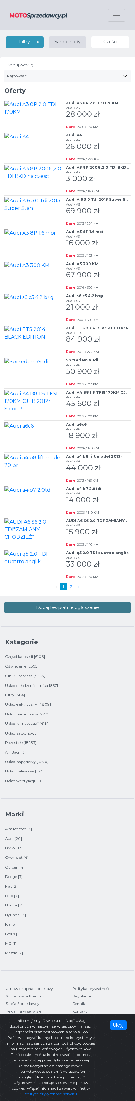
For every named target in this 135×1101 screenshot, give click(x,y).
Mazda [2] (14, 952)
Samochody (67, 42)
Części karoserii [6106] (25, 656)
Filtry (24, 42)
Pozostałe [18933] (20, 742)
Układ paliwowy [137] (24, 771)
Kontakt (79, 1011)
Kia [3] (10, 924)
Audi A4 (74, 135)
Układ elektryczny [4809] (28, 704)
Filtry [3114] (15, 694)
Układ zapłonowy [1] (23, 733)
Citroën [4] (14, 867)
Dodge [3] (14, 876)
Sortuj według (20, 64)
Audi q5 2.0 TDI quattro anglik (97, 552)
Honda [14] (14, 905)
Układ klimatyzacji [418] (26, 723)
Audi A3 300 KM (82, 263)
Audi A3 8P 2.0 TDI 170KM (92, 103)
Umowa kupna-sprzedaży (29, 988)
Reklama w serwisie (23, 1011)
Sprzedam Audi (82, 360)
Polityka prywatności (91, 988)
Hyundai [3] (15, 914)
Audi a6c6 (76, 424)
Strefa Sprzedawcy (23, 1003)
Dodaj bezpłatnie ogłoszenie (67, 607)
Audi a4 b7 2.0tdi (83, 488)
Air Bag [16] (15, 752)
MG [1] (10, 943)
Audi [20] (13, 838)
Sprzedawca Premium (26, 996)
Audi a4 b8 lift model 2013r (94, 456)
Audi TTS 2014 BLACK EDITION (97, 328)
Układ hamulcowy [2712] (27, 714)
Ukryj (118, 1025)
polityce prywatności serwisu (50, 1094)
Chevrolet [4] (17, 857)
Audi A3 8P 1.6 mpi (84, 231)
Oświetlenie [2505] (22, 666)
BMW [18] (14, 848)
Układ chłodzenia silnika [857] (31, 685)
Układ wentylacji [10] (23, 780)
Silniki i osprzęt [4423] (25, 675)
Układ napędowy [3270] (27, 761)
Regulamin (82, 996)
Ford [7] (12, 895)
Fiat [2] (11, 886)
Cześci (110, 42)
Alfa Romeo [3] (18, 828)
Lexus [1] (12, 934)
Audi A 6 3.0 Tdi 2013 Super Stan (99, 199)
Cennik (78, 1003)
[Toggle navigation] (116, 15)
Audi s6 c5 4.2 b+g (84, 295)
